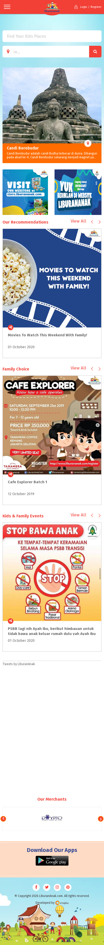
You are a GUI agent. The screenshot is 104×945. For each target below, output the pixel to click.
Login (83, 7)
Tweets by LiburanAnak (19, 664)
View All (78, 221)
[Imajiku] (61, 903)
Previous (6, 115)
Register (96, 7)
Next (97, 115)
